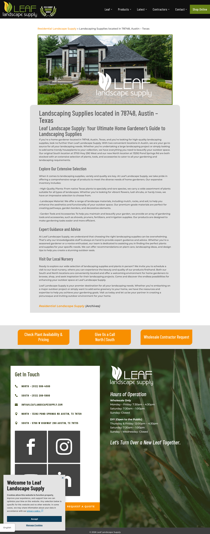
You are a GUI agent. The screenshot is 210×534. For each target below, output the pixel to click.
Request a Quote (81, 506)
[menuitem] (108, 9)
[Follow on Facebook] (31, 447)
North (99, 339)
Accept (34, 519)
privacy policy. (34, 511)
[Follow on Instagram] (64, 447)
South (110, 339)
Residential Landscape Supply (57, 28)
